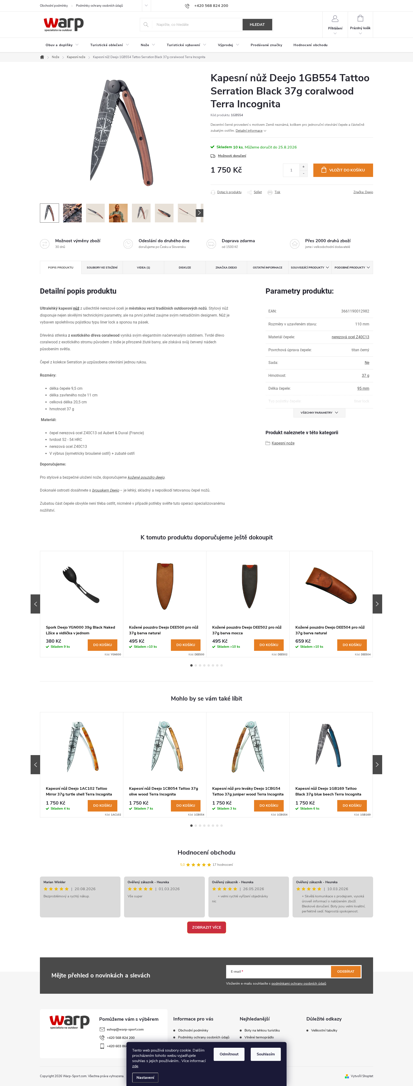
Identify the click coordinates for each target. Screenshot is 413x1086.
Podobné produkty (350, 267)
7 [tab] (217, 665)
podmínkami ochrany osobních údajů (299, 983)
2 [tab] (196, 665)
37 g (365, 375)
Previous (35, 604)
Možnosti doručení (232, 156)
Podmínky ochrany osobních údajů (99, 6)
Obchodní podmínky (54, 6)
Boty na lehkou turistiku (262, 1030)
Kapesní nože (283, 443)
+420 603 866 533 (121, 1046)
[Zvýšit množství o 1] (303, 167)
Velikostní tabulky (324, 1030)
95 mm (363, 388)
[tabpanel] (81, 604)
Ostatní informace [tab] (267, 267)
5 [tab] (208, 665)
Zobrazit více (206, 927)
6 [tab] (213, 665)
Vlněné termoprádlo (259, 1037)
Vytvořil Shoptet (362, 1076)
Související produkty (307, 267)
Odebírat (345, 971)
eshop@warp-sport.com (125, 1029)
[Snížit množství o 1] (303, 173)
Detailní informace (249, 130)
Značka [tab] (226, 267)
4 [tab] (204, 665)
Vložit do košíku (347, 170)
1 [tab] (191, 665)
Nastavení (145, 1077)
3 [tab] (200, 665)
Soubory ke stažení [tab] (102, 267)
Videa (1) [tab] (143, 267)
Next (377, 604)
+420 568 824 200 (121, 1038)
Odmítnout (229, 1054)
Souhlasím (266, 1054)
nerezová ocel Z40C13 (350, 337)
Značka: (363, 192)
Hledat (257, 24)
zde (135, 1066)
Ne (367, 362)
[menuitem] (62, 45)
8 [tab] (221, 665)
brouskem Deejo (105, 490)
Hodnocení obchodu (206, 852)
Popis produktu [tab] (60, 267)
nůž (76, 308)
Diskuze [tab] (185, 267)
